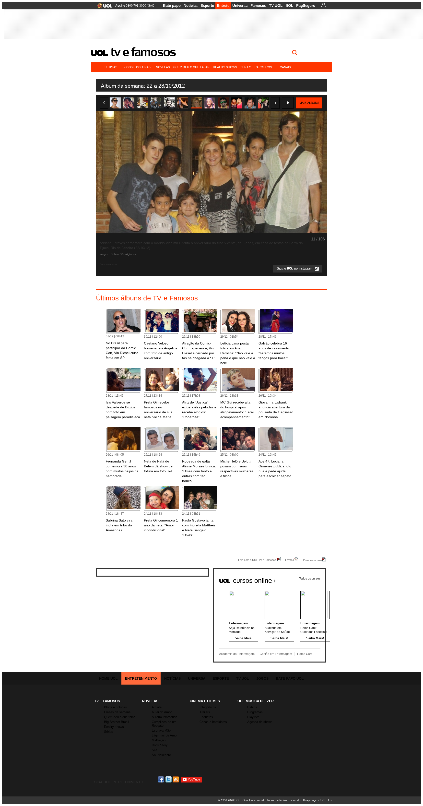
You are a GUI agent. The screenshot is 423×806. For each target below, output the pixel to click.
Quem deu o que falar (191, 67)
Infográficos (208, 707)
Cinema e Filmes (205, 701)
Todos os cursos (309, 578)
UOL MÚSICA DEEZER (255, 701)
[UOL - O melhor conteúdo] (103, 7)
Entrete (223, 5)
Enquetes (206, 717)
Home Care (305, 654)
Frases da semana (117, 712)
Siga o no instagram (295, 269)
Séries (245, 67)
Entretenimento (141, 678)
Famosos (258, 5)
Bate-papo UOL (290, 678)
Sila (154, 750)
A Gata (157, 707)
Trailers (205, 712)
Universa (239, 5)
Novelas (163, 67)
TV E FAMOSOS (107, 701)
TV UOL (275, 5)
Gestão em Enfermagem (276, 654)
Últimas (111, 67)
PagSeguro (305, 5)
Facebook (161, 779)
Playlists (253, 717)
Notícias (191, 5)
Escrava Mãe (161, 730)
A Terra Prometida (164, 717)
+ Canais (284, 67)
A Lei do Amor (162, 712)
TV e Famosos (143, 52)
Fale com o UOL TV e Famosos (257, 559)
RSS (176, 779)
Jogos (262, 678)
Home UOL (108, 678)
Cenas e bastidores (213, 722)
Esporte (207, 5)
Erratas (289, 559)
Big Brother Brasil (116, 722)
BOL (289, 5)
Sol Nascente (161, 755)
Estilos (252, 707)
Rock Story (160, 745)
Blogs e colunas (137, 67)
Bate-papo (172, 5)
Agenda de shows (259, 722)
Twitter (169, 779)
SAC (151, 5)
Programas (255, 712)
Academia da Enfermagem (237, 654)
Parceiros (263, 67)
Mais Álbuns (309, 103)
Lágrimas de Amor (164, 735)
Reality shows (225, 67)
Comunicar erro (312, 560)
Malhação (158, 740)
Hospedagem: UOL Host (317, 800)
